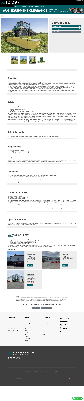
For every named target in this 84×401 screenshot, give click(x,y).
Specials (63, 324)
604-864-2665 (30, 263)
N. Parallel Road (46, 321)
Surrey (44, 330)
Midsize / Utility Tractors (13, 329)
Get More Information (57, 26)
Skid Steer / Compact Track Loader (15, 330)
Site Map (57, 371)
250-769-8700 (30, 282)
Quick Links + (10, 380)
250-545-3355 (65, 263)
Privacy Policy (49, 371)
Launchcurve (73, 378)
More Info (30, 265)
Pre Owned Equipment (46, 308)
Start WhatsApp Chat (57, 29)
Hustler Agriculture (29, 323)
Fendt (26, 329)
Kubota (26, 321)
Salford (26, 330)
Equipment (30, 6)
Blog (62, 331)
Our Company (28, 371)
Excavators (10, 321)
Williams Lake (46, 334)
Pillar (26, 336)
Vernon (44, 332)
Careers (42, 6)
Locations (37, 6)
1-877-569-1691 (79, 0)
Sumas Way (45, 323)
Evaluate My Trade (57, 31)
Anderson (27, 334)
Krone (26, 340)
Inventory (17, 6)
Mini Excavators (11, 323)
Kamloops (45, 327)
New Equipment (36, 308)
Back (3, 15)
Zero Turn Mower (11, 325)
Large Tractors (11, 327)
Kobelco (27, 325)
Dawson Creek (46, 325)
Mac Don (27, 332)
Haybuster (27, 338)
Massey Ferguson (29, 327)
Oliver (44, 336)
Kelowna (45, 329)
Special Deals (24, 6)
